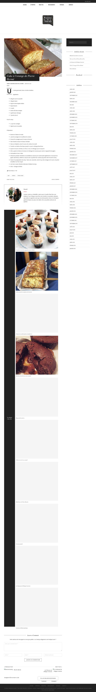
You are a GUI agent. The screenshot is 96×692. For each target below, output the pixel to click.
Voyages (62, 5)
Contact (71, 5)
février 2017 (73, 183)
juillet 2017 (72, 170)
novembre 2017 (73, 158)
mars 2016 (72, 204)
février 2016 (73, 208)
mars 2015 (72, 242)
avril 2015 (72, 239)
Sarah (8, 85)
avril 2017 (72, 176)
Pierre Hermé (20, 175)
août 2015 (72, 226)
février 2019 (73, 133)
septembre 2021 (73, 95)
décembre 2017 (73, 154)
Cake (8, 175)
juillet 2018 (72, 139)
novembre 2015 (73, 217)
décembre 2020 (73, 101)
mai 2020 (72, 104)
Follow (48, 678)
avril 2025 (72, 89)
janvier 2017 (73, 186)
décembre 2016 (73, 189)
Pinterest (19, 179)
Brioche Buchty (73, 68)
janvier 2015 (73, 248)
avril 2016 (72, 201)
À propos (32, 5)
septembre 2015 (73, 223)
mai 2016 (72, 198)
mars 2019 (72, 129)
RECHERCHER (87, 1)
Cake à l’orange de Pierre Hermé (76, 65)
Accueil (25, 5)
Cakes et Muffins (11, 83)
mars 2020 (72, 111)
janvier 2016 (73, 211)
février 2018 (73, 148)
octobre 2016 (73, 195)
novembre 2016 (73, 192)
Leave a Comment (55, 179)
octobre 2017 (73, 161)
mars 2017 (72, 179)
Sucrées (22, 83)
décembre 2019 (73, 114)
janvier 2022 (73, 92)
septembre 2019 (73, 123)
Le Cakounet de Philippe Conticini (77, 62)
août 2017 (72, 167)
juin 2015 (72, 233)
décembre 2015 (73, 214)
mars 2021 (72, 98)
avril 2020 (72, 108)
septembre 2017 (73, 164)
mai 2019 (72, 126)
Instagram (49, 1)
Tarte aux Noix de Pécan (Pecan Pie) (77, 59)
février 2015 (73, 245)
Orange (13, 175)
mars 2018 (72, 145)
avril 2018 (72, 142)
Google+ (21, 179)
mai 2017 (72, 173)
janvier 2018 (73, 151)
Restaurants (51, 5)
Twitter (17, 179)
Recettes (41, 5)
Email (23, 179)
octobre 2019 (73, 120)
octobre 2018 (73, 136)
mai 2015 (72, 236)
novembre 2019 (73, 117)
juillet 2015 (72, 229)
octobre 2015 (73, 220)
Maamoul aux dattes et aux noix (76, 55)
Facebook (46, 1)
